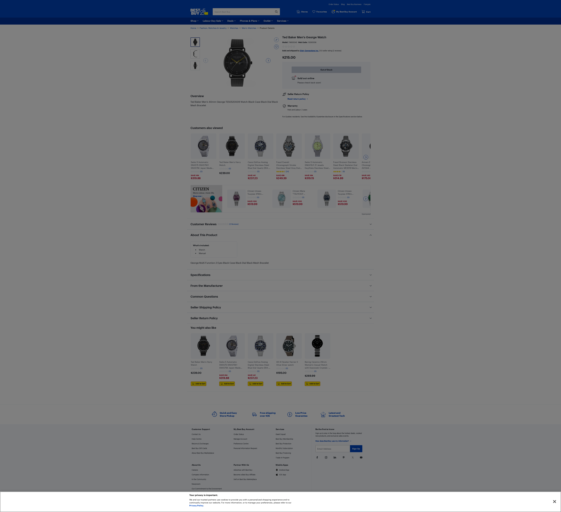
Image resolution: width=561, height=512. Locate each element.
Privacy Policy (196, 505)
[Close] (554, 501)
